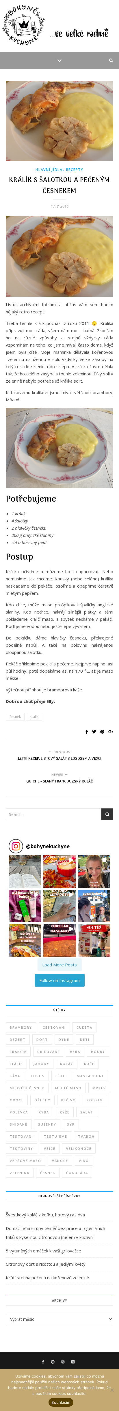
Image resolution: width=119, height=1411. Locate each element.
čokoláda (77, 1173)
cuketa (84, 1027)
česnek (15, 716)
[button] (25, 871)
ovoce (17, 1100)
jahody (41, 1064)
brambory (21, 1027)
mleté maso (68, 1088)
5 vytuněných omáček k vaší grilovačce (43, 1251)
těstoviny (21, 1148)
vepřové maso (25, 1160)
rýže (65, 1112)
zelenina (19, 1173)
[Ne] (112, 1390)
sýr (71, 1124)
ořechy (42, 1100)
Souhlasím (60, 1402)
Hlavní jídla (49, 169)
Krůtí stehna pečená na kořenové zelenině (47, 1277)
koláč (66, 1064)
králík (34, 716)
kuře (89, 1064)
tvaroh (86, 1136)
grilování (48, 1051)
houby (98, 1051)
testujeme (55, 1136)
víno (84, 1160)
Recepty (74, 169)
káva (15, 1076)
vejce (49, 1148)
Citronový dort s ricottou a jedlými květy (45, 1264)
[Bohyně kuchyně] (59, 26)
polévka (19, 1112)
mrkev (99, 1088)
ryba (44, 1112)
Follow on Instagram (59, 980)
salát (86, 1112)
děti (85, 1039)
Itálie (16, 1064)
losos (38, 1076)
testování (21, 1136)
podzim (95, 1100)
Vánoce (60, 1160)
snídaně (18, 1124)
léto (60, 1076)
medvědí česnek (27, 1088)
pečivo (68, 1100)
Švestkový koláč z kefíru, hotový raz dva (45, 1215)
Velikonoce (79, 1148)
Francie (18, 1051)
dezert (18, 1039)
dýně (64, 1039)
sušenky (47, 1124)
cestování (54, 1027)
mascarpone (90, 1076)
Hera (75, 1051)
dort (42, 1039)
